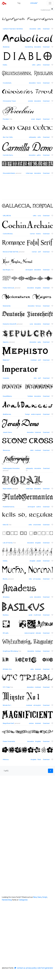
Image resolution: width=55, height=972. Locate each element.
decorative (32, 29)
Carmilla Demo (8, 155)
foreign (27, 414)
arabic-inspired (36, 414)
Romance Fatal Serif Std (10, 252)
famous (38, 306)
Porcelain (6, 119)
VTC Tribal (6, 687)
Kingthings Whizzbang (10, 651)
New (35, 897)
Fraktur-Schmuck (8, 288)
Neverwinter (6, 306)
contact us (21, 968)
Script (44, 897)
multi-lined (37, 615)
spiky (39, 342)
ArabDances (7, 414)
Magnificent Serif (8, 723)
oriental (30, 101)
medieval (34, 360)
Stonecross (6, 450)
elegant (38, 119)
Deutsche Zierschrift (9, 324)
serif (39, 252)
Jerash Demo (7, 432)
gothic (39, 65)
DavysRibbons (7, 396)
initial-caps (29, 173)
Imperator (6, 378)
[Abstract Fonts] (4, 3)
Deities (5, 561)
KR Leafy (5, 633)
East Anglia (6, 270)
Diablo (5, 65)
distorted (38, 669)
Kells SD (5, 525)
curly (39, 215)
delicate (38, 633)
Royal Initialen (7, 489)
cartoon (31, 723)
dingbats (38, 288)
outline (38, 507)
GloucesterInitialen (9, 173)
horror (39, 83)
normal (32, 234)
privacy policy (31, 968)
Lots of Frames (8, 543)
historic (38, 234)
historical (38, 432)
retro (35, 378)
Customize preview (47, 10)
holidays (38, 651)
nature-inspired (29, 633)
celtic (39, 29)
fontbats (30, 396)
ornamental (37, 525)
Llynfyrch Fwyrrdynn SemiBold (13, 29)
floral (39, 759)
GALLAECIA (7, 215)
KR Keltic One (7, 669)
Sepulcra (5, 342)
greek (30, 615)
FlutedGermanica (8, 507)
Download (46, 29)
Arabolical (6, 47)
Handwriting (7, 900)
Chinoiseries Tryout (9, 101)
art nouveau (37, 579)
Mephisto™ (6, 360)
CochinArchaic (8, 234)
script (33, 119)
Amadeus (6, 597)
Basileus (5, 615)
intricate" (34, 3)
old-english (29, 270)
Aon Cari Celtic (8, 137)
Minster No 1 (7, 705)
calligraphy (32, 137)
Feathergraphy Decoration (11, 468)
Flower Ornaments (9, 741)
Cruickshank (7, 83)
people (39, 561)
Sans (39, 897)
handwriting (29, 47)
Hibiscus (6, 759)
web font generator (45, 968)
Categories (23, 900)
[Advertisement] (27, 189)
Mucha (5, 579)
